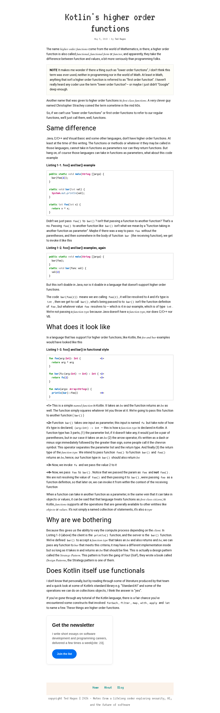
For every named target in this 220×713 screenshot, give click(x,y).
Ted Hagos (120, 38)
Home (95, 687)
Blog (120, 687)
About (108, 687)
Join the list (64, 653)
